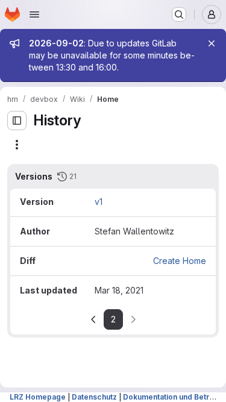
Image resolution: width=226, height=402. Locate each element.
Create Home (179, 261)
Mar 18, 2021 (119, 290)
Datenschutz (94, 396)
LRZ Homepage (38, 396)
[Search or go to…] (179, 14)
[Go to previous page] (93, 319)
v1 (98, 201)
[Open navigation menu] (34, 14)
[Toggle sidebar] (17, 120)
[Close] (211, 43)
